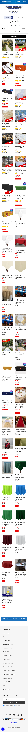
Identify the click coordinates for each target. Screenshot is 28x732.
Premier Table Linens (15, 727)
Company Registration (8, 663)
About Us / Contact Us (8, 655)
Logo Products (18, 705)
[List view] (4, 28)
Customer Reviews (7, 678)
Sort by (12, 31)
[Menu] (24, 17)
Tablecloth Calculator (8, 666)
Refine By (14, 36)
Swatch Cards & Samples (9, 670)
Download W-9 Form (8, 644)
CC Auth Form (6, 640)
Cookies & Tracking (7, 651)
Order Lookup (6, 633)
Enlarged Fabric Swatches (9, 674)
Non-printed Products (8, 705)
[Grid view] (2, 28)
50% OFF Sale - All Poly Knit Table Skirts (14, 2)
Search (4, 636)
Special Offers (6, 689)
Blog (4, 685)
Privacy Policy (6, 659)
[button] (3, 729)
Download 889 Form (7, 648)
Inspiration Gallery (7, 681)
